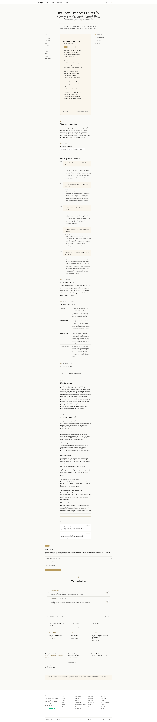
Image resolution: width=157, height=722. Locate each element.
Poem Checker (78, 698)
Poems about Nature (72, 659)
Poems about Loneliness (73, 655)
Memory (70, 149)
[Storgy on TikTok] (51, 705)
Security (85, 719)
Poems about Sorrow (72, 661)
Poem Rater (77, 700)
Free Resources (104, 708)
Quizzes (89, 706)
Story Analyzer (78, 702)
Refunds (95, 719)
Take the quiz (103, 40)
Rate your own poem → (50, 669)
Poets (63, 696)
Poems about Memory (73, 657)
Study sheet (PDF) (103, 43)
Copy (88, 525)
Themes (63, 700)
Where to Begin (91, 702)
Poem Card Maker (78, 710)
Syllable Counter (78, 708)
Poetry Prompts (78, 706)
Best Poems (90, 696)
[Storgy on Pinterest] (49, 705)
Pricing (66, 2)
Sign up (117, 2)
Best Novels (90, 698)
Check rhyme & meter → (50, 671)
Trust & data (90, 719)
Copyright (99, 719)
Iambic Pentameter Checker (80, 704)
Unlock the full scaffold (53, 569)
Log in (114, 2)
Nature (76, 149)
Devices (63, 704)
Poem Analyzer (78, 696)
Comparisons (64, 706)
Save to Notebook (103, 37)
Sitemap (110, 719)
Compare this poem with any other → (99, 655)
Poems (47, 2)
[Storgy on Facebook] (45, 705)
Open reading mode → (78, 20)
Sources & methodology (105, 702)
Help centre (103, 698)
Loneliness (63, 149)
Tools (53, 2)
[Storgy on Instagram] (47, 705)
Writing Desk (101, 2)
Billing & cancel (105, 719)
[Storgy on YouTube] (53, 705)
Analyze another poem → (50, 667)
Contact (102, 700)
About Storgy (103, 696)
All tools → (77, 712)
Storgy (40, 2)
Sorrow (82, 149)
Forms (63, 702)
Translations (90, 704)
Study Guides (59, 2)
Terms (78, 719)
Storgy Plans (103, 706)
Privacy (81, 719)
